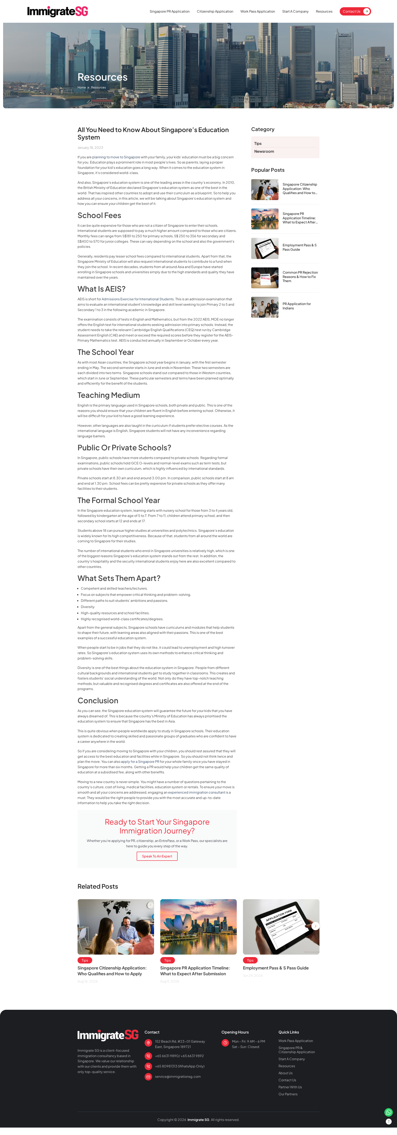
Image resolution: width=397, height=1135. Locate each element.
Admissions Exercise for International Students (138, 299)
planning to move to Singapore (116, 157)
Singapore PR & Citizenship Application (297, 1050)
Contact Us (351, 11)
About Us (286, 1073)
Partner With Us (290, 1087)
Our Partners (288, 1094)
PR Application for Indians (297, 306)
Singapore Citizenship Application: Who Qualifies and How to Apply (300, 188)
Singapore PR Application (170, 11)
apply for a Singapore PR (140, 761)
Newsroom (264, 151)
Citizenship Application (215, 11)
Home (82, 87)
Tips (258, 143)
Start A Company (295, 11)
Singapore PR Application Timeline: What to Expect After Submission (299, 218)
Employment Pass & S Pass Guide (300, 247)
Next (315, 926)
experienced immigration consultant (196, 792)
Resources (324, 11)
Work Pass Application (257, 11)
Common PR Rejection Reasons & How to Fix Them (300, 276)
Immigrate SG (198, 1119)
